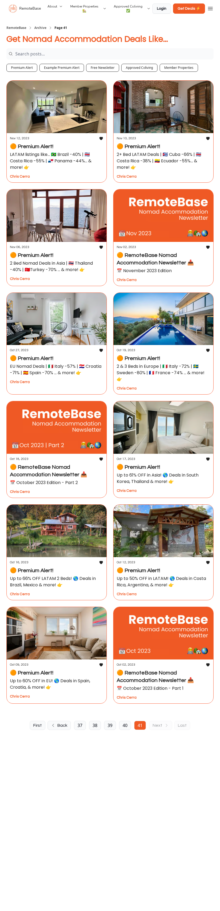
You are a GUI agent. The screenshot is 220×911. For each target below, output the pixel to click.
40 (125, 725)
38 (95, 725)
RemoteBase (16, 28)
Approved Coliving (139, 67)
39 (110, 725)
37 (80, 725)
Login (161, 8)
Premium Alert (22, 67)
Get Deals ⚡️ (189, 8)
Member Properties (178, 67)
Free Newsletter (103, 67)
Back (62, 725)
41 (140, 725)
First (37, 725)
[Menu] (210, 8)
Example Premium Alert (61, 67)
